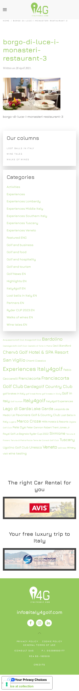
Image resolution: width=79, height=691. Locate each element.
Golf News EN (16, 273)
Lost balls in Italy (20, 148)
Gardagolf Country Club (48, 386)
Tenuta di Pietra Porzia (21, 440)
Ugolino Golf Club (16, 447)
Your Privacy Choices (31, 680)
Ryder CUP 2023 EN (21, 310)
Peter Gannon (35, 427)
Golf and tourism (19, 266)
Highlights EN (16, 281)
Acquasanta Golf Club (13, 340)
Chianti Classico (36, 360)
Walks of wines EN (20, 317)
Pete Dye (19, 427)
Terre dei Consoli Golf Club (46, 440)
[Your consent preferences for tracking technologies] (6, 684)
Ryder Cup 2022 (39, 433)
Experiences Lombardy (24, 201)
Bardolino (52, 339)
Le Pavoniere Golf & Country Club (36, 415)
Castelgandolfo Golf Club (15, 346)
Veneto (50, 446)
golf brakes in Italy (14, 393)
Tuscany (67, 439)
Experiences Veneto (21, 230)
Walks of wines (18, 159)
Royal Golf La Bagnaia (16, 433)
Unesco (35, 447)
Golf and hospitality (21, 259)
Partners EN (15, 302)
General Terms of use (39, 645)
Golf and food (16, 252)
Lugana (12, 422)
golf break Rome (33, 394)
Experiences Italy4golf (33, 368)
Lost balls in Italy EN (22, 295)
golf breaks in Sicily (51, 394)
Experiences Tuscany (22, 223)
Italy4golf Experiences (59, 401)
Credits (39, 664)
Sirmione (57, 433)
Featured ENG (17, 237)
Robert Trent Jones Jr (57, 427)
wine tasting (18, 453)
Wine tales (15, 154)
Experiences (16, 194)
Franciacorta (30, 378)
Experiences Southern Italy (27, 216)
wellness (62, 448)
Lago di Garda (17, 408)
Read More (39, 508)
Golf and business (20, 245)
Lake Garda (42, 408)
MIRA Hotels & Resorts (55, 421)
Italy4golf (34, 400)
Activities (13, 186)
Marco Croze (29, 421)
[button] (5, 9)
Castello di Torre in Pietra (40, 346)
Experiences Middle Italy (25, 208)
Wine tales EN (17, 324)
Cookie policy (52, 641)
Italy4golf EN (16, 288)
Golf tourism (16, 401)
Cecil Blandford (62, 345)
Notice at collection (19, 686)
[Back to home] (39, 9)
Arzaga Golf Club (33, 340)
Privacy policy (27, 641)
